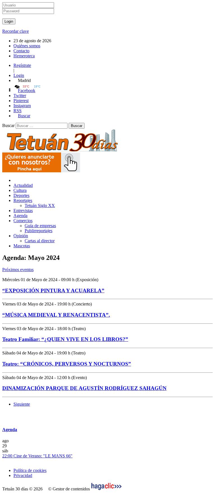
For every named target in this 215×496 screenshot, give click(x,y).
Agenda (20, 215)
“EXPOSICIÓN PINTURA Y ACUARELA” (53, 290)
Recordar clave (15, 31)
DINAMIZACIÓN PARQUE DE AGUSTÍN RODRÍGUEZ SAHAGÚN (84, 388)
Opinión (20, 235)
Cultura (20, 190)
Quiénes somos (26, 45)
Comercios (22, 220)
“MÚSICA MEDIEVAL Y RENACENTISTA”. (56, 315)
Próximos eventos (18, 269)
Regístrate (22, 65)
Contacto (21, 50)
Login (18, 75)
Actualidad (23, 185)
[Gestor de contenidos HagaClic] (106, 488)
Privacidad (22, 475)
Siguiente (21, 404)
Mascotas (21, 245)
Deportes (21, 195)
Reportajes (22, 200)
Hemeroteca (24, 55)
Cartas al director (40, 240)
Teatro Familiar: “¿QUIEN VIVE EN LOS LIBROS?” (65, 339)
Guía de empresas (40, 225)
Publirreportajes (38, 230)
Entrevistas (23, 210)
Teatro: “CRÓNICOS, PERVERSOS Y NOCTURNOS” (66, 364)
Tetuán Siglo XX (40, 205)
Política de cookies (29, 470)
